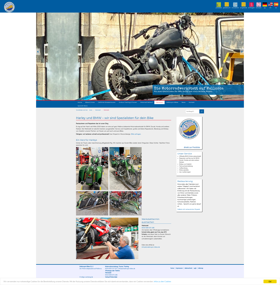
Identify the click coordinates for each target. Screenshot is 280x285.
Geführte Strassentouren (107, 102)
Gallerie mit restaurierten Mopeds (188, 209)
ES (276, 8)
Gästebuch (227, 8)
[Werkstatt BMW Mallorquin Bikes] (107, 238)
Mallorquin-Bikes (22, 7)
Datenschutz (188, 268)
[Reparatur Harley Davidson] (92, 168)
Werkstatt (159, 102)
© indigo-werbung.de (86, 277)
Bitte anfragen (136, 134)
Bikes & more (90, 102)
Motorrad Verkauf (146, 102)
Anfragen (251, 8)
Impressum (179, 268)
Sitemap (200, 268)
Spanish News (83, 106)
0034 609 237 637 (272, 10)
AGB (195, 268)
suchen (201, 111)
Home (80, 102)
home (90, 110)
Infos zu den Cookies (162, 281)
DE (265, 8)
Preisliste (219, 8)
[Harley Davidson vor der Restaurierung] (92, 203)
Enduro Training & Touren (128, 102)
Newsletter (235, 8)
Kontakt (258, 8)
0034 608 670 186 (148, 228)
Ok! (270, 281)
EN (270, 8)
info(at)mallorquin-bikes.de (151, 247)
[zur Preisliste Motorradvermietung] (189, 145)
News (183, 102)
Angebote (243, 8)
